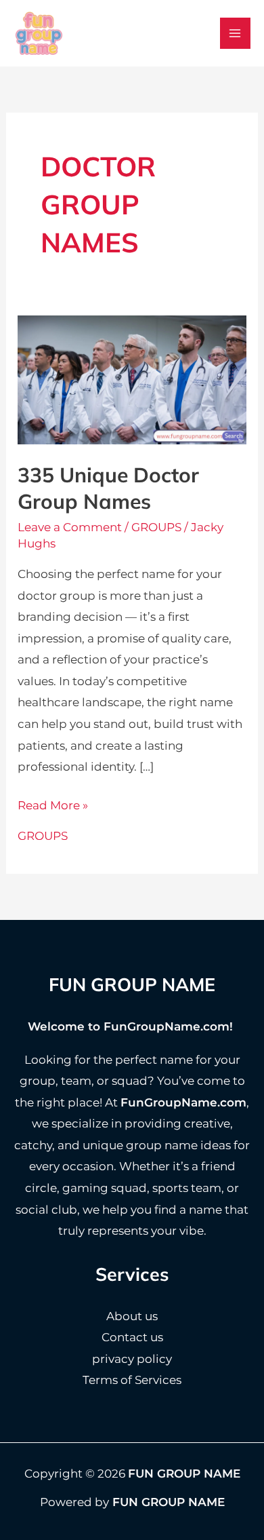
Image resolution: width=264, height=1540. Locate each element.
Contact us (132, 1337)
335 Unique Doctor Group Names (108, 488)
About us (132, 1316)
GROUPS (156, 527)
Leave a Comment (70, 527)
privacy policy (132, 1359)
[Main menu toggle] (235, 33)
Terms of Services (132, 1380)
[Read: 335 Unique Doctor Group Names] (132, 379)
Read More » (53, 807)
